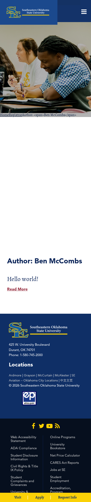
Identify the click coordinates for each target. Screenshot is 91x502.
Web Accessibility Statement (23, 439)
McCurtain (45, 375)
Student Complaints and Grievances (22, 481)
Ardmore (15, 375)
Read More (17, 289)
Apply (39, 497)
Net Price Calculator (65, 455)
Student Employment (59, 479)
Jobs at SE (57, 470)
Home (4, 115)
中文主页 (66, 380)
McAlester (62, 375)
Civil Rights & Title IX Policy (24, 468)
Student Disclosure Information (24, 457)
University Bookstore (57, 446)
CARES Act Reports (64, 462)
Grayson (29, 375)
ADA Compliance (24, 448)
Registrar (15, 115)
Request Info (67, 497)
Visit (17, 497)
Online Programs (62, 437)
